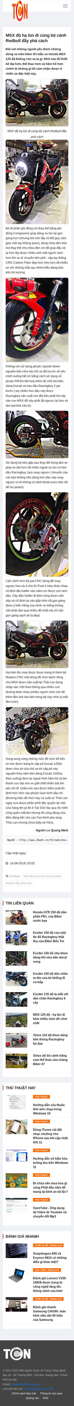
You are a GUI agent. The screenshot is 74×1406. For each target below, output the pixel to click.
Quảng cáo (32, 1397)
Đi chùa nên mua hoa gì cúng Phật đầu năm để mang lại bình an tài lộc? (50, 1187)
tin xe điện (48, 1388)
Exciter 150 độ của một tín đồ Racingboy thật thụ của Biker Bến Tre (49, 937)
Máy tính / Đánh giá (47, 1270)
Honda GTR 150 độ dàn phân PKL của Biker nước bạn (50, 916)
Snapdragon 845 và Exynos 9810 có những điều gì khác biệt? (50, 1258)
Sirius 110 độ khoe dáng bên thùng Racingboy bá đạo (50, 1039)
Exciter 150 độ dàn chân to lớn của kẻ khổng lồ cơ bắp (50, 978)
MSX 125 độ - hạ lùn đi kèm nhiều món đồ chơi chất (50, 1019)
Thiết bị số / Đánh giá (48, 1245)
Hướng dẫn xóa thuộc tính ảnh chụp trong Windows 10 (49, 1109)
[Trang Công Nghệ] (17, 1353)
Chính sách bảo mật (24, 1393)
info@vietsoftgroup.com (26, 1384)
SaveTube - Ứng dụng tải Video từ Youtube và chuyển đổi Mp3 (50, 1212)
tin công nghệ (32, 1388)
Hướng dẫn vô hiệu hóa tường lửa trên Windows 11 (50, 1163)
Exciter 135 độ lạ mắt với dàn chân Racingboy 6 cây (50, 998)
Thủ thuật (41, 1097)
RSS (45, 1397)
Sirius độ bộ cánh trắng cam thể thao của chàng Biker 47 (50, 1060)
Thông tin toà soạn (51, 1393)
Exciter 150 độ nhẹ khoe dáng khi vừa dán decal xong (50, 957)
